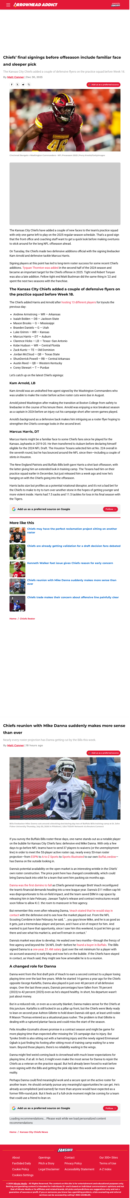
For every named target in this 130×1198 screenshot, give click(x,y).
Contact (70, 1157)
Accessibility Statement (79, 1169)
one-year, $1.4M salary (47, 949)
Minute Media (20, 1183)
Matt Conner (15, 77)
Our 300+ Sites (108, 1157)
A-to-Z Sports (50, 856)
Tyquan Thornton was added (40, 267)
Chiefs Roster (27, 618)
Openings (44, 1157)
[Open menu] (8, 5)
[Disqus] (71, 665)
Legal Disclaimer (49, 1169)
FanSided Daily (21, 1163)
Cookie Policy (20, 1169)
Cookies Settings (22, 1175)
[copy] (29, 84)
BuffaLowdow (107, 856)
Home (13, 618)
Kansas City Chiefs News (34, 1132)
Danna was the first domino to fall (31, 885)
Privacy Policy (73, 1163)
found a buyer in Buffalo (91, 945)
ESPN (34, 856)
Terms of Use (107, 1163)
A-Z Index (105, 1169)
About (16, 1157)
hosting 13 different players (79, 302)
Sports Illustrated (73, 856)
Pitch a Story (46, 1163)
